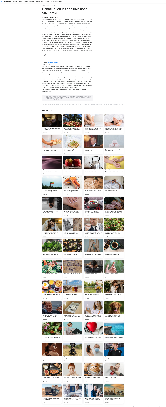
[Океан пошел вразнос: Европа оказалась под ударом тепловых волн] (114, 331)
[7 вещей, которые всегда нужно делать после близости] (52, 227)
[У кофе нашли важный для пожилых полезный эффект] (114, 248)
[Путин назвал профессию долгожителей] (93, 144)
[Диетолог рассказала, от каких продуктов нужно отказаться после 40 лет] (52, 373)
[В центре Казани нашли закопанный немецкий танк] (72, 227)
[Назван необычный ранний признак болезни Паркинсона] (114, 269)
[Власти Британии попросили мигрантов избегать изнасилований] (114, 394)
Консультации (45, 5)
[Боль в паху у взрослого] (72, 331)
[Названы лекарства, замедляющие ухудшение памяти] (72, 311)
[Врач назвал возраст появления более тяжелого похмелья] (52, 311)
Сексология (52, 5)
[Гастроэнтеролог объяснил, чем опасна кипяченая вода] (93, 165)
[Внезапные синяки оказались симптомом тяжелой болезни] (72, 207)
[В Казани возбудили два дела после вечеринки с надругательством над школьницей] (52, 207)
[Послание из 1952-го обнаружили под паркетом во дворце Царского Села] (72, 269)
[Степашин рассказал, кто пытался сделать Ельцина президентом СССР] (93, 227)
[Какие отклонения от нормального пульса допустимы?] (114, 373)
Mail (2, 406)
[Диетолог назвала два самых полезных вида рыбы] (72, 144)
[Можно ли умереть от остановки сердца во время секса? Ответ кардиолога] (114, 124)
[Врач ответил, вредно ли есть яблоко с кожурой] (72, 165)
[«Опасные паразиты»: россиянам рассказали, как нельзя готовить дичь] (114, 207)
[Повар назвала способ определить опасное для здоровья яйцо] (52, 144)
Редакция (114, 406)
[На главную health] (7, 1)
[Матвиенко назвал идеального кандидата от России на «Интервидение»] (114, 352)
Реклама (11, 406)
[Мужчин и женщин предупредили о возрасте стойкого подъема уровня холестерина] (93, 394)
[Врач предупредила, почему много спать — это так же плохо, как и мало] (114, 186)
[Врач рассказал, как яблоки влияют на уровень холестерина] (72, 124)
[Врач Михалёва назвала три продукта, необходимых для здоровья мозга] (72, 186)
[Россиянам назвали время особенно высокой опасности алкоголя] (72, 290)
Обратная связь (135, 406)
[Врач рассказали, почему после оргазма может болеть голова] (93, 186)
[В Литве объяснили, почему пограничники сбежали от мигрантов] (52, 186)
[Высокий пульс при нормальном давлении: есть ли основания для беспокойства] (114, 165)
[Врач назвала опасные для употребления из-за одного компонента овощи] (52, 248)
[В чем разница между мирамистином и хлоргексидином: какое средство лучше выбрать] (93, 352)
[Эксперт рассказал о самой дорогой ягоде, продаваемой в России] (52, 331)
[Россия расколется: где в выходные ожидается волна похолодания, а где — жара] (72, 352)
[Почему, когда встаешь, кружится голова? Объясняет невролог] (52, 165)
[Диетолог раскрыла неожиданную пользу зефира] (114, 144)
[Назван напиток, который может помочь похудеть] (114, 290)
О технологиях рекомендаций (145, 406)
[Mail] (2, 1)
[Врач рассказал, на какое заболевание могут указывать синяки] (93, 248)
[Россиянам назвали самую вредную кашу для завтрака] (93, 207)
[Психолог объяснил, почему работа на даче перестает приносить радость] (93, 290)
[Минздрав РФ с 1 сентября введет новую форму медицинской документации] (72, 394)
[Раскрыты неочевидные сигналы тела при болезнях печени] (93, 124)
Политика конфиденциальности (158, 406)
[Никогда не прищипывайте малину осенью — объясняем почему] (114, 227)
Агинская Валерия (53, 62)
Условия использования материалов (124, 406)
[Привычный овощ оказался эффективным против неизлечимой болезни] (52, 269)
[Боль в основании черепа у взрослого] (93, 269)
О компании (6, 406)
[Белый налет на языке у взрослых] (72, 373)
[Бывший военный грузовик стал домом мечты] (52, 394)
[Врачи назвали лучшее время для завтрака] (52, 290)
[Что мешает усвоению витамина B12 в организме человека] (72, 248)
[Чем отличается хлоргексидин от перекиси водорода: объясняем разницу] (93, 311)
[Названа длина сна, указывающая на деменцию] (52, 124)
